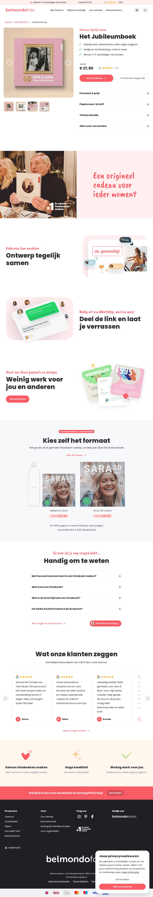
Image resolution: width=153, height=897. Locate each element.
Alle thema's (57, 10)
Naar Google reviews (74, 730)
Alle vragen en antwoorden (47, 623)
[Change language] (137, 10)
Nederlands (14, 847)
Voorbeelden (11, 821)
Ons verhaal (95, 10)
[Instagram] (79, 817)
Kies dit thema (94, 78)
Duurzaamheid (48, 821)
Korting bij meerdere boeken (55, 826)
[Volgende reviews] (148, 699)
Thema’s (9, 816)
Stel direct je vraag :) (107, 623)
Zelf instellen (122, 879)
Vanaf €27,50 (85, 2)
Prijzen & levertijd (76, 10)
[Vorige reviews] (5, 699)
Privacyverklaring (80, 881)
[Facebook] (92, 817)
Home (8, 22)
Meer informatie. (130, 872)
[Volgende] (68, 62)
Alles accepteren (122, 886)
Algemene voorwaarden (59, 881)
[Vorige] (9, 62)
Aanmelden (115, 792)
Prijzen (8, 826)
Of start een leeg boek (132, 78)
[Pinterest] (85, 817)
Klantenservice (114, 10)
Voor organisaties (50, 831)
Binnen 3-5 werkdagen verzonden (50, 2)
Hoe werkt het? (12, 831)
